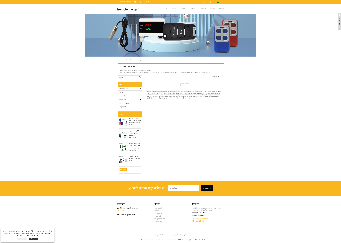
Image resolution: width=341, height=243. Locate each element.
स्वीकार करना (33, 239)
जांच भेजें (212, 8)
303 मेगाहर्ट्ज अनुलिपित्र (138, 60)
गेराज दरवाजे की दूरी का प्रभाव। (126, 214)
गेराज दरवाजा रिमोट (123, 88)
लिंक (175, 240)
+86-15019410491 (201, 213)
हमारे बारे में (174, 8)
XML (191, 240)
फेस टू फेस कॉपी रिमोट (128, 60)
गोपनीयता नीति (34, 235)
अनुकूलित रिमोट (122, 107)
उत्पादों (183, 8)
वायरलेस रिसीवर (123, 99)
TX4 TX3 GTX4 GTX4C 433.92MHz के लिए (134, 158)
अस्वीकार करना (22, 239)
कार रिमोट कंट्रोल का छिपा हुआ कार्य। (128, 208)
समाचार (193, 8)
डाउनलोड (203, 8)
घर (166, 8)
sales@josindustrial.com (202, 218)
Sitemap (181, 240)
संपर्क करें (221, 8)
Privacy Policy (200, 240)
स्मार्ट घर (121, 92)
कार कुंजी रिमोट (122, 96)
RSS (187, 240)
